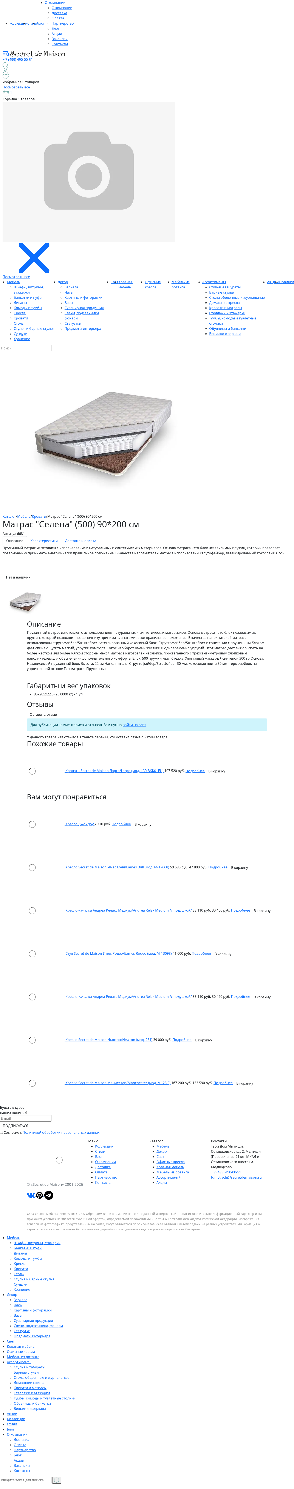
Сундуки (20, 333)
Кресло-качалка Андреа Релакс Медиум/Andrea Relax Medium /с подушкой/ (129, 910)
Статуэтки (73, 323)
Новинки (286, 282)
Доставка (59, 13)
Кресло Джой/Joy (79, 824)
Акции (57, 33)
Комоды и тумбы (28, 307)
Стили (100, 1151)
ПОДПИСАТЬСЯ (15, 1125)
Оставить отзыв (43, 714)
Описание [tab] (14, 540)
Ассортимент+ (214, 282)
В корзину (216, 771)
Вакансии (60, 38)
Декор (63, 282)
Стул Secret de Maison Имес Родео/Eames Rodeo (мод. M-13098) (119, 953)
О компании (55, 2)
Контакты (60, 44)
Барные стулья (221, 292)
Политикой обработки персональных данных (61, 1132)
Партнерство (63, 23)
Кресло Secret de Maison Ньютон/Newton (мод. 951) (109, 1039)
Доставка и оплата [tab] (80, 540)
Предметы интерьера (83, 328)
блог (41, 23)
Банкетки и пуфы (28, 297)
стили (32, 23)
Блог (55, 28)
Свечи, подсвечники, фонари (38, 1325)
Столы (19, 323)
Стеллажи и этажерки (227, 313)
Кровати (21, 318)
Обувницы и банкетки (227, 328)
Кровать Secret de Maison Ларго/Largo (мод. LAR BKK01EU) (114, 771)
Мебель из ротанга (172, 1172)
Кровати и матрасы (225, 307)
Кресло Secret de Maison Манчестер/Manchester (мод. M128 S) (118, 1082)
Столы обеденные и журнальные (237, 297)
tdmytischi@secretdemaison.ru (236, 1177)
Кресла (20, 313)
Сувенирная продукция (84, 307)
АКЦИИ (273, 282)
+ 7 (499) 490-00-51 (18, 59)
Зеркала (71, 287)
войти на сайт (134, 724)
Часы (69, 292)
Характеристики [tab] (44, 540)
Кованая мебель (170, 1167)
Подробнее (195, 771)
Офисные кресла (170, 1161)
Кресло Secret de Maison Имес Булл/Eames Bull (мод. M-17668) (117, 867)
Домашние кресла (224, 302)
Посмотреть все (16, 87)
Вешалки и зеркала (225, 333)
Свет (160, 1156)
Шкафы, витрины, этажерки (37, 1243)
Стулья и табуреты (225, 287)
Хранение (22, 338)
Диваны (20, 302)
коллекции (18, 23)
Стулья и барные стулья (34, 328)
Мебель (13, 282)
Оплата (58, 18)
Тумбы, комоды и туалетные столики (44, 1398)
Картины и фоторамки (83, 297)
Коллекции (104, 1146)
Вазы (69, 302)
